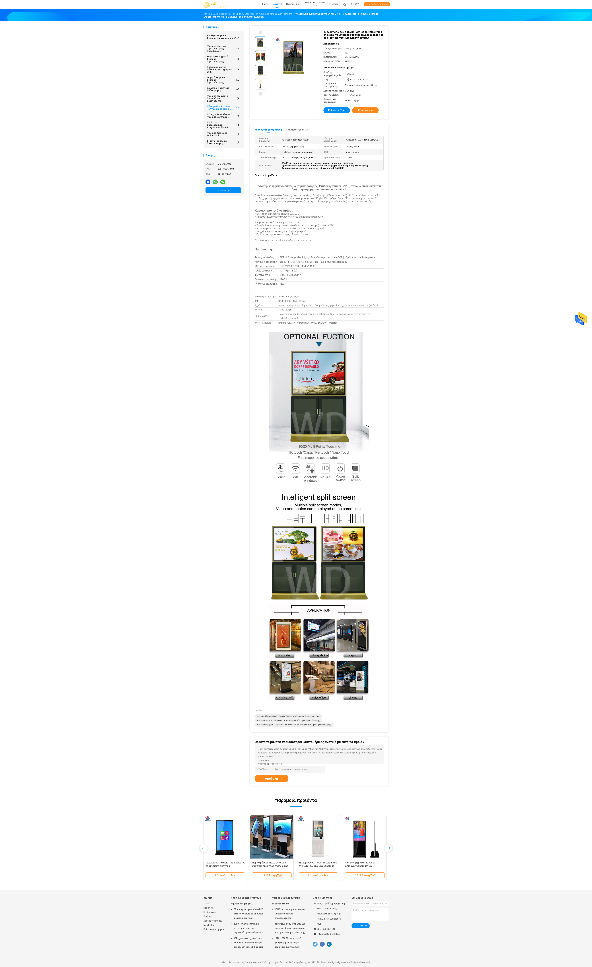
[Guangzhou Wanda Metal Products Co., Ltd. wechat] (222, 181)
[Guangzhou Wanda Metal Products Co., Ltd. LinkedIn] (329, 944)
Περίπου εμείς (211, 912)
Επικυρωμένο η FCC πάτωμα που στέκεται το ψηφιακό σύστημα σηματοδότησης (273, 866)
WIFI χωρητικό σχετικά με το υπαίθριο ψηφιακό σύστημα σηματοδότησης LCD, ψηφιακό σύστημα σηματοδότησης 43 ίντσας (249, 943)
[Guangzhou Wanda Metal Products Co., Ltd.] (215, 4)
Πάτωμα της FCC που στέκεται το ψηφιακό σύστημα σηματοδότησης (288, 720)
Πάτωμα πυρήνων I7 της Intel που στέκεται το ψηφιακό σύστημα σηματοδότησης (294, 725)
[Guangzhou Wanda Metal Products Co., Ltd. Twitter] (315, 944)
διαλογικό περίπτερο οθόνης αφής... (223, 89)
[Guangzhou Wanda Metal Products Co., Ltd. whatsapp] (215, 181)
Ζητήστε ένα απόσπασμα (377, 4)
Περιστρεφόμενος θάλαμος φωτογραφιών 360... (223, 69)
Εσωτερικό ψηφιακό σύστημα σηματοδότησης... (223, 59)
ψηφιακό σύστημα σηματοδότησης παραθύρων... (223, 48)
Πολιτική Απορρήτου (214, 929)
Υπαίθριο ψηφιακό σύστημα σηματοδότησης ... (223, 38)
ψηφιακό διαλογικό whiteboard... (223, 134)
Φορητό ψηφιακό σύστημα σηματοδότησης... (223, 80)
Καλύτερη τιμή (336, 110)
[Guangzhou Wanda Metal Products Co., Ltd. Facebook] (322, 944)
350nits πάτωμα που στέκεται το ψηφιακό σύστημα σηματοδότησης (288, 716)
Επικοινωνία (223, 190)
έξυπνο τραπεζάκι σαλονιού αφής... (223, 142)
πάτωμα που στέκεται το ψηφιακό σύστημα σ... (223, 107)
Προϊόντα (208, 908)
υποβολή (271, 778)
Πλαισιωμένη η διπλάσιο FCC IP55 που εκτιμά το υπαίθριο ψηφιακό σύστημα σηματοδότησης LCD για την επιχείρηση (248, 914)
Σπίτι (206, 903)
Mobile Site (209, 925)
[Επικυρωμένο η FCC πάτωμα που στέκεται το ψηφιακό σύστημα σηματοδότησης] (273, 837)
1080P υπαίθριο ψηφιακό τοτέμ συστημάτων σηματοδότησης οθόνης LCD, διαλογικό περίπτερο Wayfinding (248, 929)
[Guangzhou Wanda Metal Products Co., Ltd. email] (208, 181)
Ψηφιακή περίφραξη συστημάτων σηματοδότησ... (223, 98)
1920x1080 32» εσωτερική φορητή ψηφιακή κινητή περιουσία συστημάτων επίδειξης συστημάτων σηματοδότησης (287, 943)
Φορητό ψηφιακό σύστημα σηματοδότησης (286, 901)
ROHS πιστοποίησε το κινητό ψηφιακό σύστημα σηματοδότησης (289, 913)
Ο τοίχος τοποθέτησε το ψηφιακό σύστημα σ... (223, 115)
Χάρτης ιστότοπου (213, 921)
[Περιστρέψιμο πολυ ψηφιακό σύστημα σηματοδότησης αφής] (227, 837)
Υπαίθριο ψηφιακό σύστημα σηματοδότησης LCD (246, 901)
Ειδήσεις (208, 916)
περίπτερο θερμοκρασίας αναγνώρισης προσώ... (223, 125)
